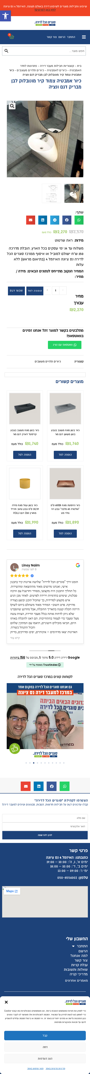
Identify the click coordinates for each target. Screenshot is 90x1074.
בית (79, 66)
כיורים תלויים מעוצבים (30, 70)
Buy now (16, 290)
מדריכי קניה (79, 974)
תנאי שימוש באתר (35, 1068)
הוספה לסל (35, 290)
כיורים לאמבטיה (57, 70)
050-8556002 (67, 877)
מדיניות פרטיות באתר (55, 1068)
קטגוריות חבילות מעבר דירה (57, 66)
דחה (45, 1047)
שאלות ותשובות (76, 969)
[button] (5, 15)
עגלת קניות (79, 965)
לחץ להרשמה (45, 835)
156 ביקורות (17, 657)
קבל (45, 1035)
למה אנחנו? (79, 956)
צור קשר (52, 37)
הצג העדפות (45, 1058)
